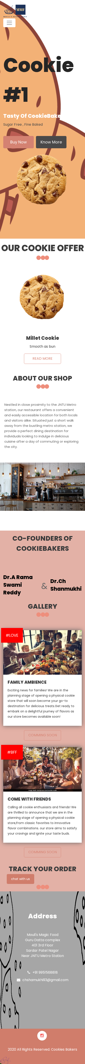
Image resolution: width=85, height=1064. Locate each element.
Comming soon (42, 735)
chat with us (20, 879)
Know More (51, 142)
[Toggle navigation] (9, 22)
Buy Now (18, 142)
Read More (42, 358)
